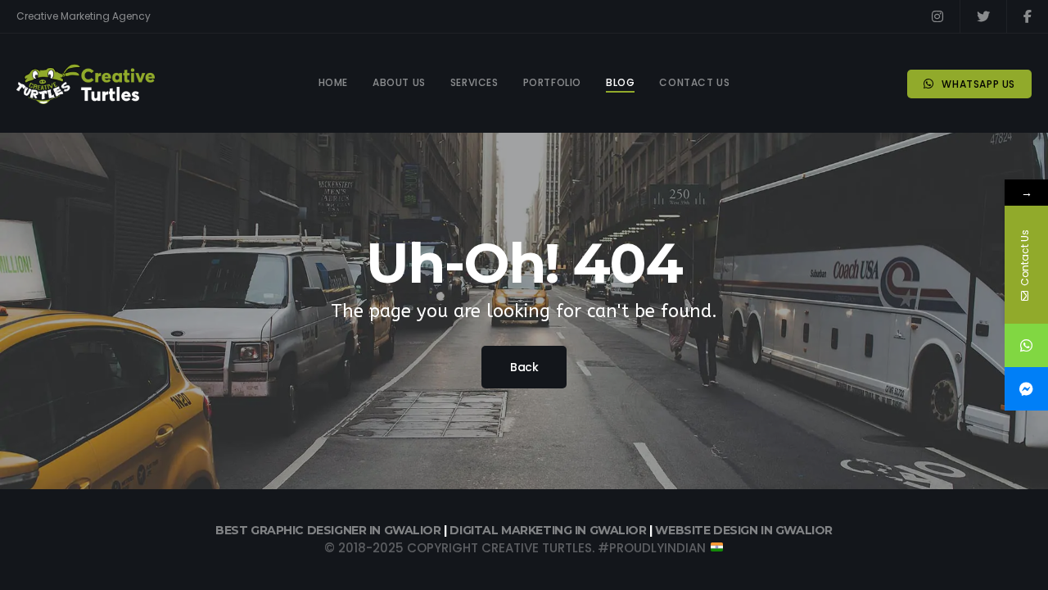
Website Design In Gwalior (744, 530)
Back (524, 367)
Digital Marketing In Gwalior (549, 530)
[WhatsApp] (1026, 345)
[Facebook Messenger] (1026, 389)
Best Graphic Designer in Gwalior (328, 530)
